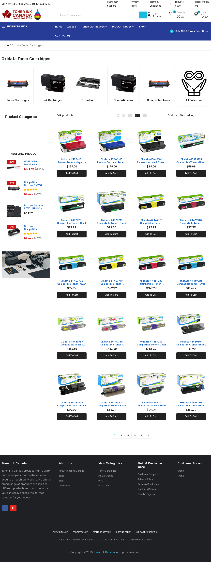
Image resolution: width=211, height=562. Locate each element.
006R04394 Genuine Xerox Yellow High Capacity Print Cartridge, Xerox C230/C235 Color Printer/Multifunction (34, 163)
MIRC (101, 480)
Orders (181, 470)
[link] (17, 83)
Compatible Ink (123, 100)
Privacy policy (80, 532)
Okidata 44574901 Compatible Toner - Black (191, 404)
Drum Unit (88, 100)
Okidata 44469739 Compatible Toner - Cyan (151, 343)
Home (58, 26)
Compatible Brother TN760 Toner (33, 184)
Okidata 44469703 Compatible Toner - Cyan (71, 282)
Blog (61, 480)
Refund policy (60, 532)
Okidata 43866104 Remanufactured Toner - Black (151, 161)
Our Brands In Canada (140, 540)
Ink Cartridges (122, 26)
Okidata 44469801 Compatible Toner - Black (191, 343)
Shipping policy (123, 532)
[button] (26, 156)
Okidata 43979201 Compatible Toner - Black (72, 222)
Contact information (147, 532)
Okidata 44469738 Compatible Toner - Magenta (111, 343)
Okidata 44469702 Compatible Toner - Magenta (191, 222)
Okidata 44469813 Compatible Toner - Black (111, 404)
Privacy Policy (145, 479)
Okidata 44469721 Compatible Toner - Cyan (191, 282)
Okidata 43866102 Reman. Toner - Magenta (72, 161)
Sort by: (173, 115)
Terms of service (102, 532)
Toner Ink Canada (104, 552)
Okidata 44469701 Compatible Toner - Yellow (151, 222)
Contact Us (62, 35)
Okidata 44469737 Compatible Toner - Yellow (72, 343)
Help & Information (114, 540)
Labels (71, 26)
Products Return (147, 489)
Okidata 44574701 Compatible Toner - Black (151, 404)
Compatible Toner (158, 100)
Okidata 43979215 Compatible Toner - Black (111, 222)
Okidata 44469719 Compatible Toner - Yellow (111, 283)
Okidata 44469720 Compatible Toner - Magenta (151, 283)
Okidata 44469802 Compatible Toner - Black (72, 404)
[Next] (148, 435)
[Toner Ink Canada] (21, 15)
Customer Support (148, 474)
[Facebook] (5, 508)
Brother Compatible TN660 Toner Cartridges (31, 228)
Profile (181, 475)
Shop (142, 26)
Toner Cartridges (93, 26)
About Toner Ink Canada (71, 470)
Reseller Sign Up (146, 494)
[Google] (13, 508)
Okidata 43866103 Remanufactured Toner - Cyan (111, 161)
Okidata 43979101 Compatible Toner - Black (191, 161)
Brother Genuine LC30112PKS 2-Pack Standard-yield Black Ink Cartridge (33, 207)
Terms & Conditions (148, 484)
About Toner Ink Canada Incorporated (79, 540)
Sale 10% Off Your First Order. (192, 31)
